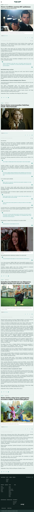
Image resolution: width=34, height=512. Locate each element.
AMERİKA (7, 479)
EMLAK (2, 490)
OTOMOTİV (2, 487)
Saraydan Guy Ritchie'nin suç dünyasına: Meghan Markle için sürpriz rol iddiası (16, 282)
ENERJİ (2, 486)
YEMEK (10, 496)
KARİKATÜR (14, 502)
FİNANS (2, 489)
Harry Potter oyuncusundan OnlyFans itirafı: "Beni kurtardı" (15, 105)
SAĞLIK (10, 486)
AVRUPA (7, 480)
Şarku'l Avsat (6, 35)
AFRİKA (7, 481)
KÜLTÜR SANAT (11, 489)
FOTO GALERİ (15, 501)
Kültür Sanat (6, 4)
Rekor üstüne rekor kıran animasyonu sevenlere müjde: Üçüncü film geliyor (15, 398)
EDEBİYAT (10, 492)
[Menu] (1, 1)
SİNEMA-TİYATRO (11, 490)
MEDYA (10, 491)
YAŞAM (2, 4)
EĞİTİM (10, 487)
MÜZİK (10, 495)
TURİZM (2, 491)
